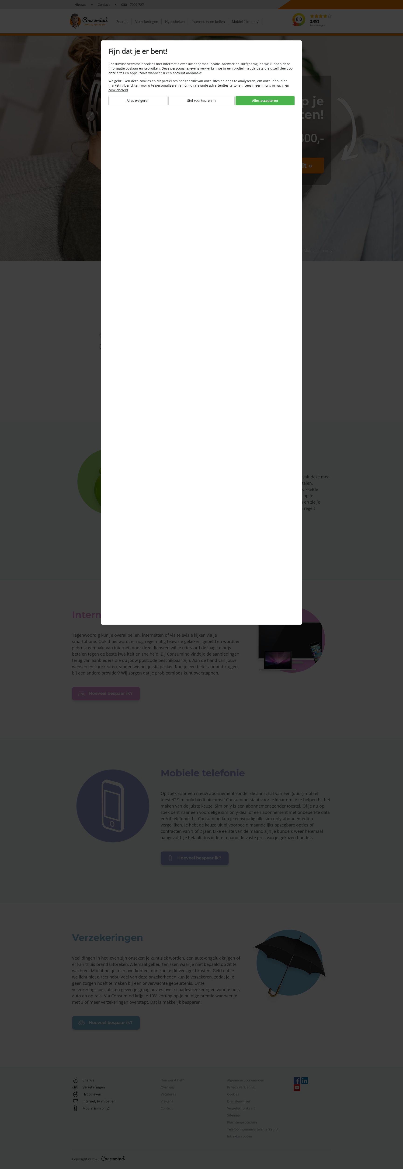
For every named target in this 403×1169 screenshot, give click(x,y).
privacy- (278, 85)
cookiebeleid (118, 90)
